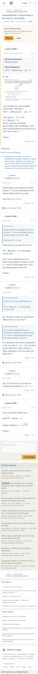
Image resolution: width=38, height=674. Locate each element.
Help (29, 667)
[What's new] (30, 3)
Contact (5, 667)
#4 (34, 292)
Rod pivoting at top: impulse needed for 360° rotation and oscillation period (17, 485)
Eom (30, 21)
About (12, 667)
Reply (27, 141)
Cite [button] (32, 141)
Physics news (6, 153)
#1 (34, 53)
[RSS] (34, 667)
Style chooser (9, 664)
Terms (18, 667)
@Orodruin (27, 245)
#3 (34, 220)
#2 (34, 183)
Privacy (24, 667)
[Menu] (3, 3)
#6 (34, 407)
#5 (34, 378)
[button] (31, 53)
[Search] (34, 3)
